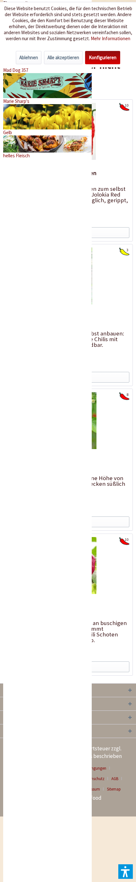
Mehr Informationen (110, 38)
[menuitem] (117, 778)
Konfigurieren (102, 57)
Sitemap (114, 789)
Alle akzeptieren (63, 57)
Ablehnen (28, 57)
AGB (114, 778)
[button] (125, 871)
